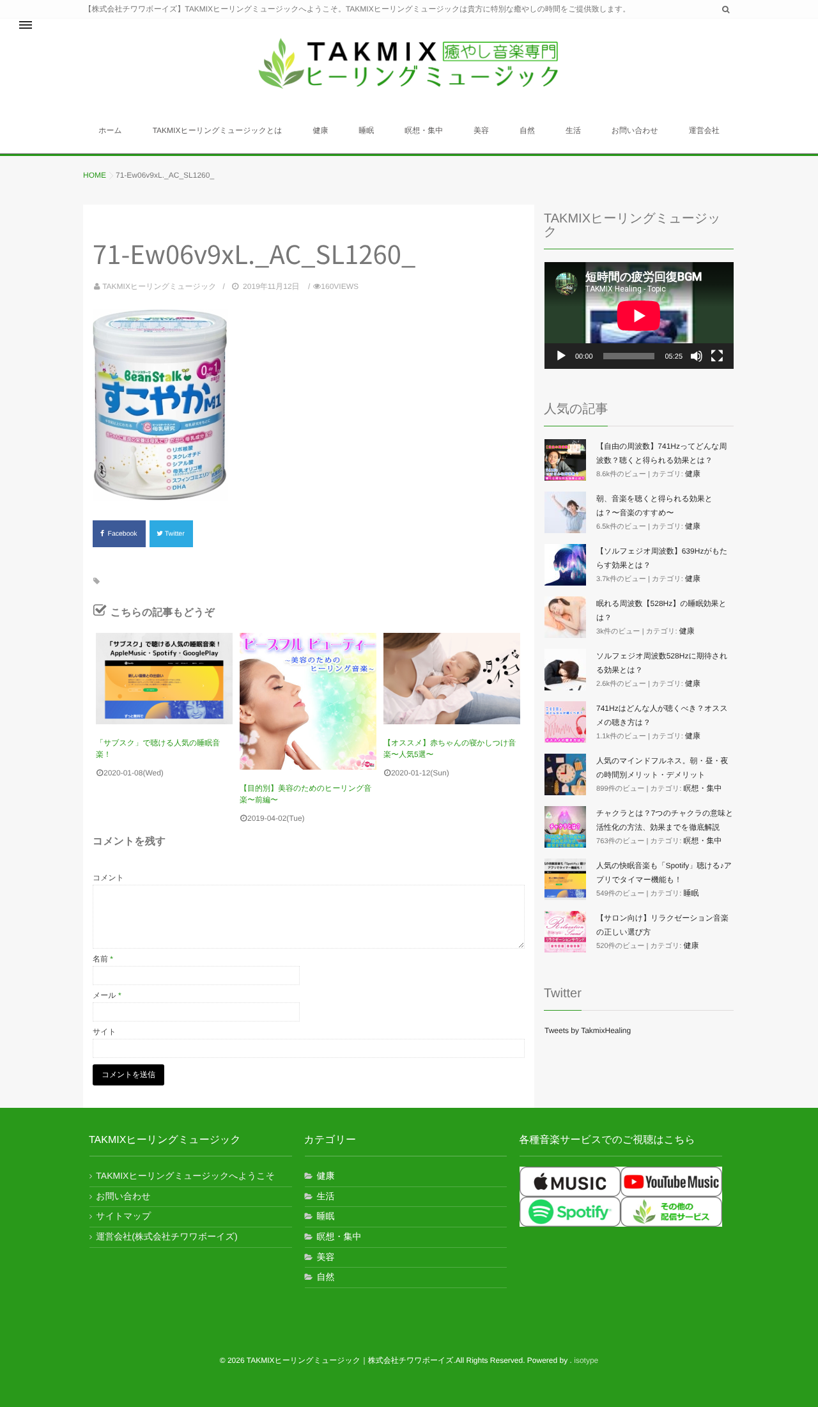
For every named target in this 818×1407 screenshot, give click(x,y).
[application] (639, 315)
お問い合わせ (635, 130)
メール (107, 995)
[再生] (561, 356)
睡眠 (366, 130)
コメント (108, 877)
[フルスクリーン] (717, 356)
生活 (573, 130)
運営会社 (704, 130)
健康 (320, 130)
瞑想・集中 (424, 130)
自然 (527, 130)
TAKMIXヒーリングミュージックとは (217, 130)
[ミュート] (696, 356)
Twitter (176, 534)
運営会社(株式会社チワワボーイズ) (166, 1236)
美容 (481, 130)
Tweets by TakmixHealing (587, 1030)
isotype (586, 1360)
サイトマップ (123, 1216)
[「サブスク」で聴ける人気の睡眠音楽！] (164, 678)
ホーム (110, 130)
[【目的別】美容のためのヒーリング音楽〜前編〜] (308, 701)
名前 (103, 958)
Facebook (123, 534)
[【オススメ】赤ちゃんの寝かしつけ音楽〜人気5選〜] (451, 678)
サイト (104, 1031)
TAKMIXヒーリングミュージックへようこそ (185, 1175)
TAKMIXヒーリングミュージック (159, 286)
